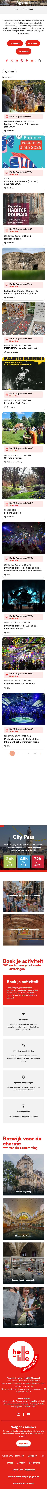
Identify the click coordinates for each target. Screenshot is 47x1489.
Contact (21, 1463)
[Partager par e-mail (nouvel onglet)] (32, 61)
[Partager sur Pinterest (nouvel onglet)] (27, 61)
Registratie (23, 1443)
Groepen (32, 1456)
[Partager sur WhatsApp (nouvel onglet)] (22, 61)
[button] (40, 60)
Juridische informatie (23, 1469)
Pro (43, 1456)
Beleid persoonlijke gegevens (23, 1476)
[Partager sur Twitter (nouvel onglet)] (12, 61)
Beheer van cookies (23, 1483)
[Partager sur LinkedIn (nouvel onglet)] (17, 61)
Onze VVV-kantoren (13, 1456)
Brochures (34, 1463)
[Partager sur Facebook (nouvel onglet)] (7, 61)
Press (10, 1463)
